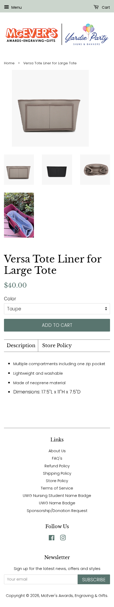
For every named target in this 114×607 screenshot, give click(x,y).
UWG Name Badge (57, 503)
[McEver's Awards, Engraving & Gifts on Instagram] (63, 538)
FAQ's (57, 458)
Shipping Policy (57, 473)
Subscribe (94, 580)
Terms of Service (57, 488)
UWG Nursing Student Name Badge (57, 495)
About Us (57, 451)
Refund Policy (57, 466)
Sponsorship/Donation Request (57, 510)
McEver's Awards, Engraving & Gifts (74, 595)
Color (10, 299)
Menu (16, 7)
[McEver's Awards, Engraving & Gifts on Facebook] (52, 538)
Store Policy (57, 345)
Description (21, 345)
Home (9, 63)
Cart (105, 7)
